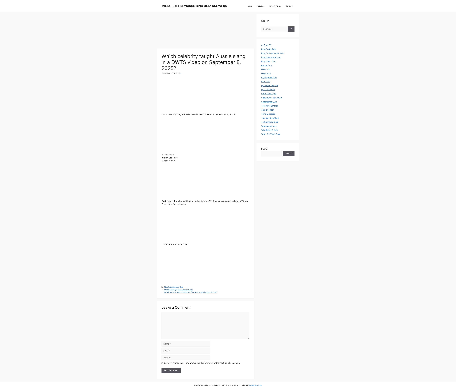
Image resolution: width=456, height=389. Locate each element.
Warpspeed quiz (269, 126)
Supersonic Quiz (269, 102)
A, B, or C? (266, 45)
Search (264, 149)
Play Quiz (265, 81)
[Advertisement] (205, 31)
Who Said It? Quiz (269, 130)
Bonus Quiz (266, 65)
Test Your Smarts (269, 106)
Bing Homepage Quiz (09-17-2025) (178, 290)
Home (249, 6)
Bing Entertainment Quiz (173, 287)
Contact (289, 6)
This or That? (267, 110)
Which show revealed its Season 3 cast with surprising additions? (190, 292)
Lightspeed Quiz (269, 77)
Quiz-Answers (268, 89)
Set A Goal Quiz (268, 93)
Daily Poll (265, 69)
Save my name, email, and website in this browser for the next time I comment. (202, 363)
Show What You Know (271, 98)
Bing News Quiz (268, 61)
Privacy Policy (275, 6)
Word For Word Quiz (270, 134)
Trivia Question (268, 114)
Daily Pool (266, 73)
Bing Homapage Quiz (271, 57)
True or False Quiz (270, 118)
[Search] (291, 29)
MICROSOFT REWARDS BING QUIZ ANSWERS (194, 6)
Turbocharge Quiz (269, 122)
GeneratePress (255, 385)
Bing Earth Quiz (268, 49)
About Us (260, 6)
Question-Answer (269, 85)
